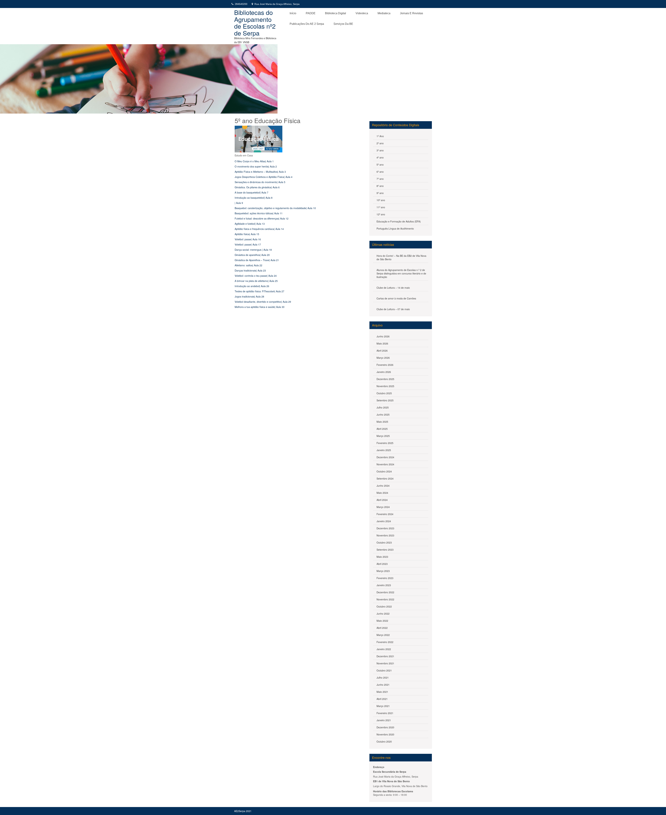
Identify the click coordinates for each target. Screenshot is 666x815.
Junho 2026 (383, 336)
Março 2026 (383, 357)
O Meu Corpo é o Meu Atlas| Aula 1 (254, 161)
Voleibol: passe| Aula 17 (248, 244)
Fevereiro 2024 (385, 514)
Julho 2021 (383, 677)
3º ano (380, 150)
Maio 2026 (382, 343)
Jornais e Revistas (411, 13)
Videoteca (362, 13)
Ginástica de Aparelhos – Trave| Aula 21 (257, 260)
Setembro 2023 (385, 549)
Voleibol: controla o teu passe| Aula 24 (256, 275)
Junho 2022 (383, 613)
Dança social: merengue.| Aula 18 (253, 249)
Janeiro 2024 (384, 521)
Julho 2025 (383, 407)
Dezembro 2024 (385, 457)
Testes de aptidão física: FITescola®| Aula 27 (259, 291)
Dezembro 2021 (385, 656)
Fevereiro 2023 (385, 578)
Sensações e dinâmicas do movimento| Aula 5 (260, 182)
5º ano (380, 164)
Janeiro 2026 (384, 372)
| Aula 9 (239, 203)
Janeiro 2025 (384, 450)
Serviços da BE (343, 23)
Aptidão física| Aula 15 (247, 234)
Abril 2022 (382, 627)
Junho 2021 (383, 684)
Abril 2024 (382, 500)
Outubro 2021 (384, 670)
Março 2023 (383, 571)
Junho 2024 (383, 485)
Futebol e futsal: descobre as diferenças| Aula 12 (261, 218)
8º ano (380, 186)
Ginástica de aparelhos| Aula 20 (252, 255)
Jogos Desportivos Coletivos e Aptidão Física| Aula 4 (263, 177)
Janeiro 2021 (384, 720)
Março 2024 (383, 507)
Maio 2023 (382, 556)
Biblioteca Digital (335, 13)
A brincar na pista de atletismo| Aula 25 (256, 281)
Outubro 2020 (384, 741)
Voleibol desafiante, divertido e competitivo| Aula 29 (263, 301)
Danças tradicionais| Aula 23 (250, 270)
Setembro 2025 (385, 400)
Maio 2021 (382, 691)
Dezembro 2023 (385, 528)
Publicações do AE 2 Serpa (307, 23)
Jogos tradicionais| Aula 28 (249, 296)
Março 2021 (383, 706)
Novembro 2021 (385, 663)
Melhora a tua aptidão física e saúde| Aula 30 (259, 307)
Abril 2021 (382, 699)
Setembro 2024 (385, 478)
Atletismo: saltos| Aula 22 (248, 265)
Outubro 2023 (384, 542)
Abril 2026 (382, 350)
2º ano (380, 143)
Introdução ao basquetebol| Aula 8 (253, 197)
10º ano (381, 200)
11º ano (381, 207)
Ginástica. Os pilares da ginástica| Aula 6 (257, 187)
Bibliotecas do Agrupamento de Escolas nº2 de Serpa (255, 22)
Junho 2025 (383, 414)
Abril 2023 (382, 564)
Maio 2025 (382, 421)
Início (293, 13)
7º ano (380, 178)
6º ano (380, 171)
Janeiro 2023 (384, 585)
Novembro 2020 (385, 734)
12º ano (381, 214)
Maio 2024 (382, 492)
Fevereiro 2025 (385, 443)
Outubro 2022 (384, 606)
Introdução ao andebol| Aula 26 (252, 286)
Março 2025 (383, 436)
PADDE (310, 13)
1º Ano (380, 136)
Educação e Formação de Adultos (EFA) (399, 221)
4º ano (380, 157)
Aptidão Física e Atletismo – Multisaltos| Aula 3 (260, 171)
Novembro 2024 (385, 464)
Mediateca (384, 13)
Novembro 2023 (385, 535)
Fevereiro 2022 (385, 642)
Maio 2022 (382, 620)
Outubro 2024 (384, 471)
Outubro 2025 (384, 393)
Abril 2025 (382, 428)
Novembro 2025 (385, 386)
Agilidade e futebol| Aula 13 (250, 223)
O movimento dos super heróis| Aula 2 (256, 166)
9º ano (380, 193)
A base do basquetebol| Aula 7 (251, 192)
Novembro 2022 (385, 599)
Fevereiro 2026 (385, 364)
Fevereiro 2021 (385, 713)
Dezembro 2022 (385, 592)
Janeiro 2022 (384, 649)
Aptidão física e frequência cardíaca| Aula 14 (259, 229)
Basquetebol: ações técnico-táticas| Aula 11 (259, 213)
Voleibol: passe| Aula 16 (248, 239)
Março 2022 (383, 635)
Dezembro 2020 (385, 727)
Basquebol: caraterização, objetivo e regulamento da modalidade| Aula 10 (275, 208)
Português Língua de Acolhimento (395, 228)
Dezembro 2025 (385, 379)
